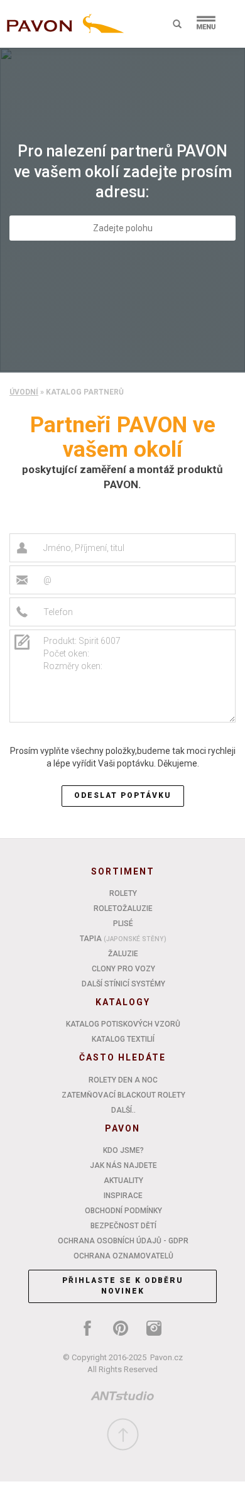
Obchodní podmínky (123, 1210)
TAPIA (123, 938)
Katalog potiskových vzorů (123, 1024)
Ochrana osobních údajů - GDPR (123, 1240)
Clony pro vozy (123, 968)
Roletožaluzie (123, 908)
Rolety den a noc (123, 1080)
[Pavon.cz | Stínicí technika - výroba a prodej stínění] (63, 26)
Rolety (123, 893)
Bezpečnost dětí (123, 1225)
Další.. (123, 1110)
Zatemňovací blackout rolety (123, 1095)
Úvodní (23, 392)
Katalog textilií (123, 1039)
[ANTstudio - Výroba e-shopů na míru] (122, 1398)
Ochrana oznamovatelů (123, 1256)
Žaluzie (123, 953)
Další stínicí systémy (123, 983)
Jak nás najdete (123, 1165)
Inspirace (123, 1195)
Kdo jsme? (123, 1150)
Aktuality (123, 1180)
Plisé (123, 923)
